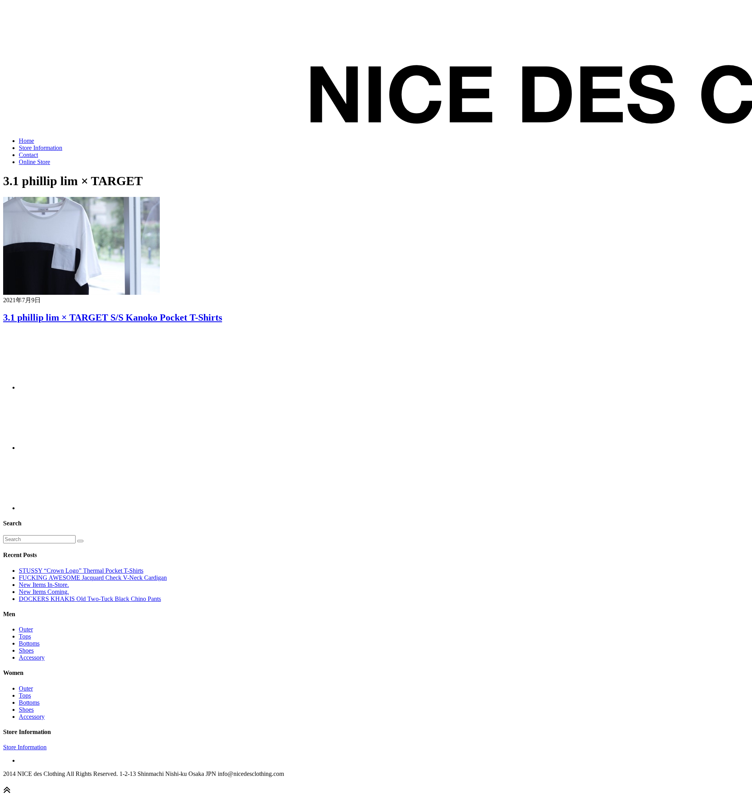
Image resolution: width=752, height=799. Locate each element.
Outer (26, 629)
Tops (25, 636)
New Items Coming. (44, 591)
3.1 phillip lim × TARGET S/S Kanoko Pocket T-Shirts (112, 317)
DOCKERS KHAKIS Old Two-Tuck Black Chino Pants (90, 598)
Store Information (40, 147)
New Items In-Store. (44, 584)
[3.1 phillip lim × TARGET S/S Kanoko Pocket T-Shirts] (81, 292)
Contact (28, 155)
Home (26, 140)
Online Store (34, 162)
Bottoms (29, 643)
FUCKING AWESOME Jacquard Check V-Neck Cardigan (93, 577)
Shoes (26, 650)
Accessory (32, 657)
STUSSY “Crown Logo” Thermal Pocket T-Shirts (81, 570)
